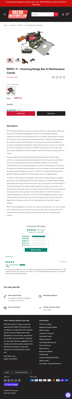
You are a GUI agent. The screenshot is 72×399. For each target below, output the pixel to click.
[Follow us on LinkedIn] (19, 380)
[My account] (63, 14)
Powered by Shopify (10, 393)
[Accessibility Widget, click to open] (68, 395)
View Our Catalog (45, 324)
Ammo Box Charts (45, 336)
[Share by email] (64, 77)
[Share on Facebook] (53, 77)
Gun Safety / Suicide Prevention (50, 363)
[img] (9, 262)
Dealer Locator (44, 330)
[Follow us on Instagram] (12, 380)
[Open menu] (5, 14)
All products (12, 25)
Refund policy (44, 348)
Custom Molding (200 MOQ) (49, 357)
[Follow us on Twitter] (8, 380)
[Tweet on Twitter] (60, 77)
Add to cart (21, 113)
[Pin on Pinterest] (57, 77)
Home (5, 25)
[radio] (11, 91)
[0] (67, 14)
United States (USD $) (21, 372)
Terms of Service (45, 345)
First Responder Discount (47, 342)
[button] (11, 110)
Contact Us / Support (46, 333)
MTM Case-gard (12, 77)
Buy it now (51, 113)
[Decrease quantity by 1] (16, 104)
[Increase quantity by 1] (26, 104)
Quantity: (10, 104)
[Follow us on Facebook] (5, 380)
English (7, 372)
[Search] (56, 14)
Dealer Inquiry (44, 360)
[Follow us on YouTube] (15, 380)
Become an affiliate (45, 351)
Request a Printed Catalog (48, 327)
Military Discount (45, 339)
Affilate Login (43, 354)
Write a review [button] (36, 250)
